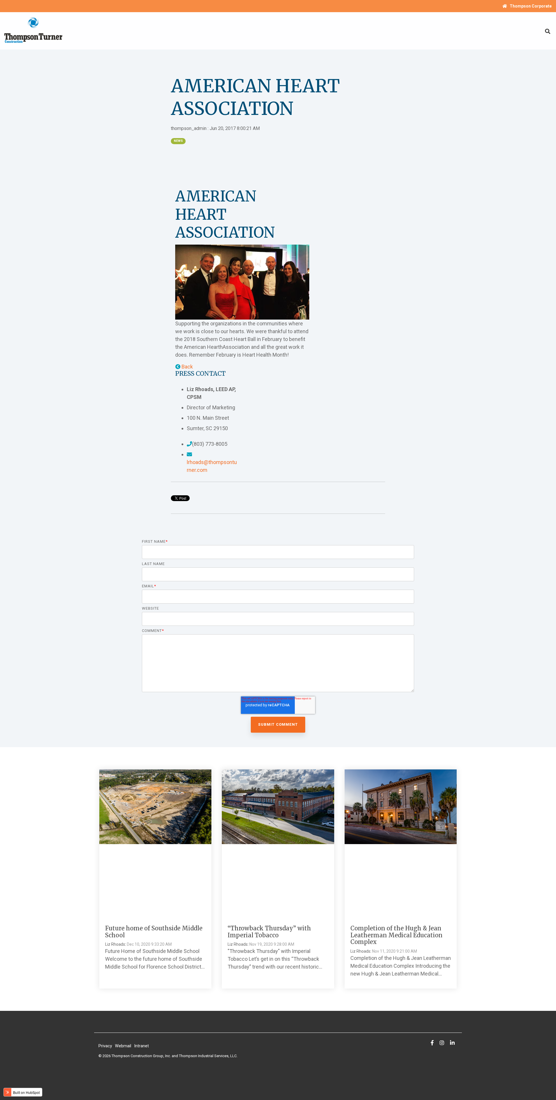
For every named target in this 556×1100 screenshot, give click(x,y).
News (178, 141)
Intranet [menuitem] (141, 1046)
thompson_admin (189, 128)
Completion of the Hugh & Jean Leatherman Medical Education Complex (396, 935)
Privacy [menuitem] (105, 1046)
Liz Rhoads (115, 944)
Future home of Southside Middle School (153, 932)
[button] (184, 367)
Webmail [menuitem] (123, 1046)
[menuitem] (524, 6)
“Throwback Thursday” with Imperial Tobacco (269, 932)
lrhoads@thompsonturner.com (212, 466)
